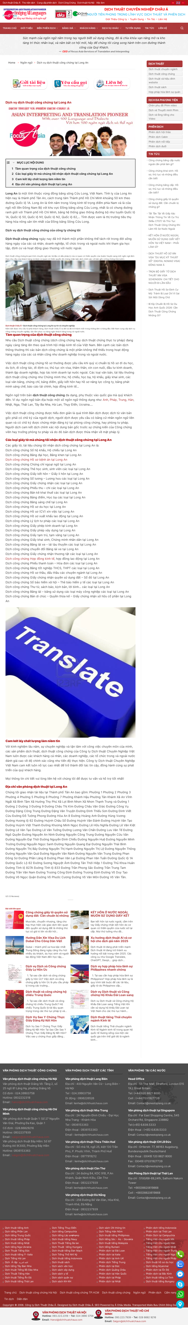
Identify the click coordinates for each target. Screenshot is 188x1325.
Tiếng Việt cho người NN (160, 1239)
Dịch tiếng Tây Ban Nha (18, 1266)
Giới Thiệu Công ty (116, 19)
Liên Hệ (162, 19)
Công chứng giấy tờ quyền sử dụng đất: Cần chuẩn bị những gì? (47, 915)
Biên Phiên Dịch (46, 28)
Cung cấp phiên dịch (47, 2)
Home (12, 62)
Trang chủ (10, 28)
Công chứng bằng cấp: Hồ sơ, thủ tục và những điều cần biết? (163, 188)
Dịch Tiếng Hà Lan (15, 1258)
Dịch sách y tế (60, 1273)
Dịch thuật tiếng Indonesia (67, 1258)
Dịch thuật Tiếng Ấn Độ (18, 1277)
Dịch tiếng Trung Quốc (18, 1235)
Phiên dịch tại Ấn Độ (157, 1269)
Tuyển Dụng (137, 19)
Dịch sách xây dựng (63, 1269)
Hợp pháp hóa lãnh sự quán (164, 91)
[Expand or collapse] (13, 162)
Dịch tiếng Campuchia (64, 1231)
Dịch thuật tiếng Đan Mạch (67, 1250)
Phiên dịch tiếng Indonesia (161, 1227)
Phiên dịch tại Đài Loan (112, 1250)
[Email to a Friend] (71, 904)
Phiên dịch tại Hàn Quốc (112, 1273)
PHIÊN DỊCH (156, 126)
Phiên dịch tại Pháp (110, 1277)
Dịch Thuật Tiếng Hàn (17, 1273)
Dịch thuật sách (158, 87)
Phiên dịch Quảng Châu (112, 1269)
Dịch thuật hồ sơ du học (159, 1262)
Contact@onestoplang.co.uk (154, 1103)
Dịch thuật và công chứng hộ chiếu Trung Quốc (46, 993)
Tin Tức (151, 19)
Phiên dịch (155, 1292)
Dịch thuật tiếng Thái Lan (19, 1281)
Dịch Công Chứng (66, 2)
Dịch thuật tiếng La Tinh (159, 1277)
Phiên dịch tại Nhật (110, 1281)
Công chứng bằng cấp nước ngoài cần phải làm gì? (164, 162)
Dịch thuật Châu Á (11, 2)
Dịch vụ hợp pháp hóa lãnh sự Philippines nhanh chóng (112, 967)
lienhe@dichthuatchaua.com (91, 1103)
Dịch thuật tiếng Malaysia (113, 1243)
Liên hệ (162, 28)
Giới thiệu (27, 28)
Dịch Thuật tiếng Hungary (67, 1246)
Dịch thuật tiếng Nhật (17, 1243)
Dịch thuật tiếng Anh (17, 1227)
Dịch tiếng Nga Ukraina (18, 1246)
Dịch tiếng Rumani (109, 1246)
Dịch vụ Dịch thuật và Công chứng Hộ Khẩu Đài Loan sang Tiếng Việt (112, 995)
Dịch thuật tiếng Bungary (160, 1281)
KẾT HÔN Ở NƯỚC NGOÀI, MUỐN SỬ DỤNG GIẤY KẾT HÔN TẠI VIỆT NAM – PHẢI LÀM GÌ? (164, 241)
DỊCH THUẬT (156, 63)
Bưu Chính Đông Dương (166, 1304)
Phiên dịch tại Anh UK (111, 1258)
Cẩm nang (170, 1292)
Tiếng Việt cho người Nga (160, 1254)
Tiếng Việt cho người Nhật (161, 1246)
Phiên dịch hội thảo (160, 132)
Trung (122, 400)
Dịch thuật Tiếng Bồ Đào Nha (21, 1269)
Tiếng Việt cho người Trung (161, 1250)
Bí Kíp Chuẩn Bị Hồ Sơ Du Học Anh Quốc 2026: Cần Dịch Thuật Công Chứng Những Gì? (163, 309)
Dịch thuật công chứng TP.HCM (79, 1292)
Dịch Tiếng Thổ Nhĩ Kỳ (64, 1254)
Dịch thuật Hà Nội (85, 2)
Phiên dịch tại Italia (109, 1254)
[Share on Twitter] (66, 904)
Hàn (130, 400)
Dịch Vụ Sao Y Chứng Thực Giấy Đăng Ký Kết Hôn (45, 1018)
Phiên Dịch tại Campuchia (160, 1235)
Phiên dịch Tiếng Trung (112, 1262)
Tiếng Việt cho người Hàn (160, 1243)
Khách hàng (87, 28)
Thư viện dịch (28, 2)
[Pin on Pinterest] (75, 904)
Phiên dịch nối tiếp (159, 141)
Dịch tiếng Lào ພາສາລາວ (65, 1235)
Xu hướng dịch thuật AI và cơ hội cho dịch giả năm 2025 (111, 939)
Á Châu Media (123, 1304)
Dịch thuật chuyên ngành (163, 69)
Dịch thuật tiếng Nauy (64, 1239)
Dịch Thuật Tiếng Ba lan (65, 1243)
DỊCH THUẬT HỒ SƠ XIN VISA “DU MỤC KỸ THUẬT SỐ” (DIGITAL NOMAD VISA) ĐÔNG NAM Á (164, 259)
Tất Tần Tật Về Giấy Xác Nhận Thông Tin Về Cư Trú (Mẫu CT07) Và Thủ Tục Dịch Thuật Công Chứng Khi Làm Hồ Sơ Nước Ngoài (164, 221)
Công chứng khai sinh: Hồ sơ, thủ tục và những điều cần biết (163, 174)
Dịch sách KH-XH (61, 1281)
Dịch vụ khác (110, 28)
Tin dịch (9, 1299)
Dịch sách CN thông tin (112, 1227)
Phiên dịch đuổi (157, 146)
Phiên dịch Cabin (158, 136)
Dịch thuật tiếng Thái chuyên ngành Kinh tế (111, 1018)
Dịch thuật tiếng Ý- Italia (18, 1254)
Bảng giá (67, 28)
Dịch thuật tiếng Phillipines (114, 1235)
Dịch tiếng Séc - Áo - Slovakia (116, 1239)
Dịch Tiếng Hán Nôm (110, 1231)
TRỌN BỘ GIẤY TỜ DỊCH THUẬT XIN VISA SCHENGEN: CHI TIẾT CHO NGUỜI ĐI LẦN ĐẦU (164, 277)
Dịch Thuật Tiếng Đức (17, 1250)
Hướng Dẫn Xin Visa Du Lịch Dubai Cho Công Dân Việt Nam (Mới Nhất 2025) (46, 941)
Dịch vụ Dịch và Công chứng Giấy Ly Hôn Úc (46, 967)
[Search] (182, 28)
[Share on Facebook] (62, 904)
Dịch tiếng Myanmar (157, 1266)
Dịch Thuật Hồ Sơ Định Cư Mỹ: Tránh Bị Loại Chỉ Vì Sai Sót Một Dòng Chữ (164, 293)
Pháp (113, 400)
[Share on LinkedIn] (79, 904)
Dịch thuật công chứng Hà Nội (38, 1292)
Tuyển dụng (133, 28)
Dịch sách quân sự (62, 1277)
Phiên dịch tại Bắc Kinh (159, 1273)
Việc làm (100, 2)
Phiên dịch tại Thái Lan (159, 1231)
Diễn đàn (22, 1299)
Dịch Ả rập (12, 1262)
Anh (105, 400)
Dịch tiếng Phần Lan (16, 1231)
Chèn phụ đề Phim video (163, 105)
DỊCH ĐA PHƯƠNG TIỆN (163, 99)
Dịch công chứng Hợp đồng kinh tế (30, 558)
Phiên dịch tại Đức (109, 1266)
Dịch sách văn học (62, 1266)
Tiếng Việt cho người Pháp (161, 1258)
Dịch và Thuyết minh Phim (163, 110)
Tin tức (149, 28)
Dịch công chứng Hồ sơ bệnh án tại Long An (36, 459)
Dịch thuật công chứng (162, 73)
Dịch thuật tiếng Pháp (17, 1239)
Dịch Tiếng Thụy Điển (64, 1227)
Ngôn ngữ (26, 62)
